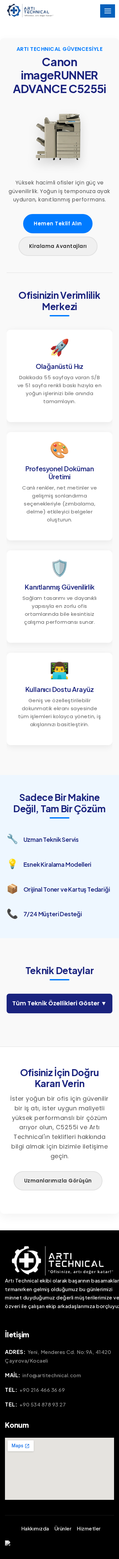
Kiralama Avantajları (58, 246)
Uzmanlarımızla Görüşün (58, 1180)
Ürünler (63, 1528)
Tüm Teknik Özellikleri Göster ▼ (59, 1003)
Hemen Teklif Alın (58, 223)
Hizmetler (89, 1528)
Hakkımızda (35, 1528)
